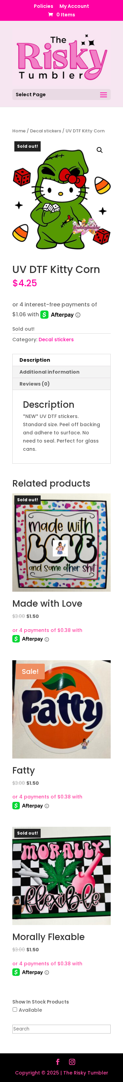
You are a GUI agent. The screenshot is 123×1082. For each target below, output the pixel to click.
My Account (74, 7)
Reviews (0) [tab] (34, 383)
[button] (100, 150)
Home (19, 131)
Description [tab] (34, 360)
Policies (43, 7)
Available (30, 1010)
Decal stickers (45, 131)
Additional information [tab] (49, 372)
